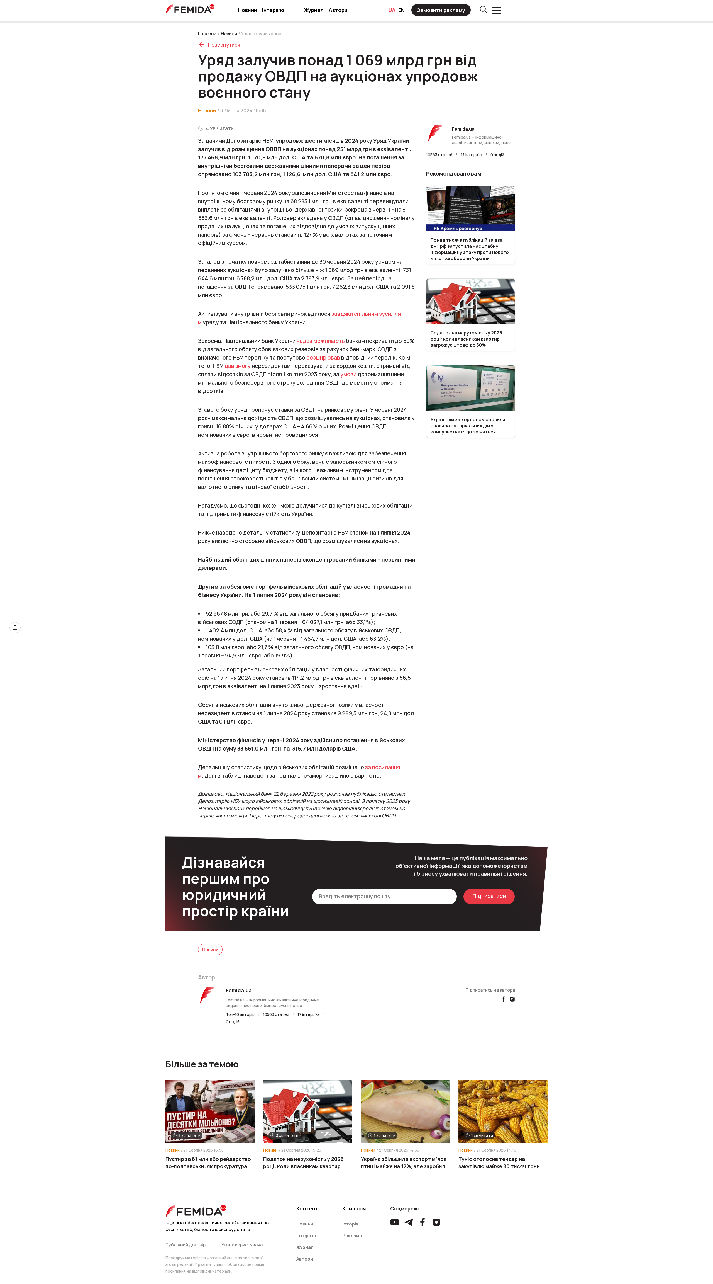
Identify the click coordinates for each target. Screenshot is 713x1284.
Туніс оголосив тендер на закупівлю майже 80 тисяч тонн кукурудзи (499, 1163)
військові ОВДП (377, 815)
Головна (207, 33)
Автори (338, 10)
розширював (323, 357)
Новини (247, 10)
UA (392, 10)
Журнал (314, 10)
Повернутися (224, 44)
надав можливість (321, 340)
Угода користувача (242, 1245)
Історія (350, 1224)
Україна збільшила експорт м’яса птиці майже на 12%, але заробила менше (404, 1163)
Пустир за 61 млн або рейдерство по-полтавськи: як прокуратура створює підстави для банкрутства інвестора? (208, 1163)
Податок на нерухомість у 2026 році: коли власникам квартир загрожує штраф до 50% (303, 1163)
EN (401, 10)
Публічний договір (185, 1245)
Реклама (352, 1235)
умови (348, 374)
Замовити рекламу (441, 10)
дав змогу (237, 366)
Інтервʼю (273, 10)
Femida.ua (239, 990)
